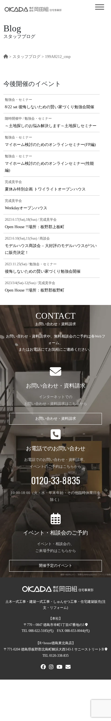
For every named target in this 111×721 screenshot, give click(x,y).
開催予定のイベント (55, 566)
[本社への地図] (86, 625)
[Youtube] (59, 668)
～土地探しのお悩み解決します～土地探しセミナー (50, 125)
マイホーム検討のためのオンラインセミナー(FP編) (50, 144)
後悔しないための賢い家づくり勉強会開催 (43, 271)
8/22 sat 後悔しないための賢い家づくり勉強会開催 (49, 107)
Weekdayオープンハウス (26, 208)
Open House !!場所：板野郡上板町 (34, 226)
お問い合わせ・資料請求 (55, 419)
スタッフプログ (26, 56)
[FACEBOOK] (43, 668)
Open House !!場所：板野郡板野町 (34, 290)
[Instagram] (51, 668)
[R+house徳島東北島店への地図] (106, 649)
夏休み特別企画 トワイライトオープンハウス (45, 189)
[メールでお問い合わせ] (68, 668)
